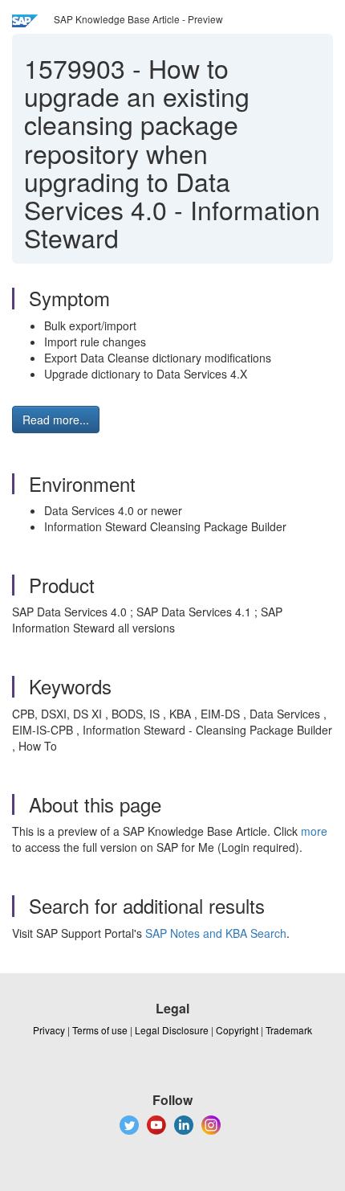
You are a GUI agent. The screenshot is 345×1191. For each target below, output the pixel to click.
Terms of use (100, 1030)
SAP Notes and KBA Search (215, 933)
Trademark (289, 1030)
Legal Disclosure (172, 1030)
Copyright (237, 1030)
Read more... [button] (55, 419)
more (314, 831)
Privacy (49, 1030)
